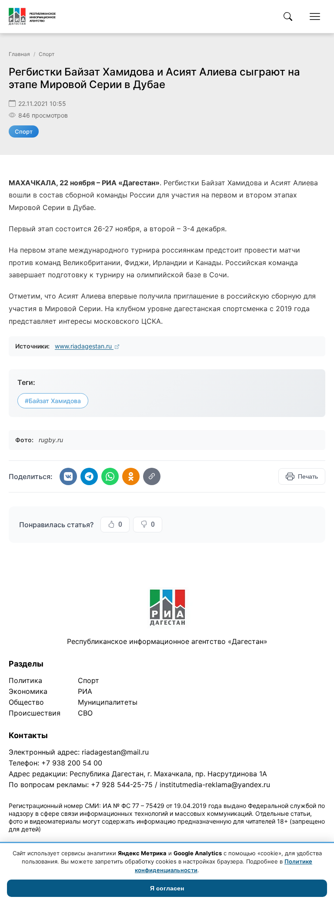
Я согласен (167, 888)
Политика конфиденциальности (49, 840)
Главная (19, 54)
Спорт (46, 54)
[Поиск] (288, 16)
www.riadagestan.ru (84, 346)
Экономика (28, 691)
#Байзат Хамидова (53, 400)
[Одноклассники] (131, 476)
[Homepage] (32, 16)
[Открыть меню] (314, 16)
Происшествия (34, 713)
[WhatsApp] (110, 476)
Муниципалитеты (107, 702)
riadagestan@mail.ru (115, 752)
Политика (25, 680)
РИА (85, 691)
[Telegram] (89, 476)
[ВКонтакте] (68, 476)
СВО (85, 713)
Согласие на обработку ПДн (134, 840)
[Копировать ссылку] (151, 476)
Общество (26, 702)
